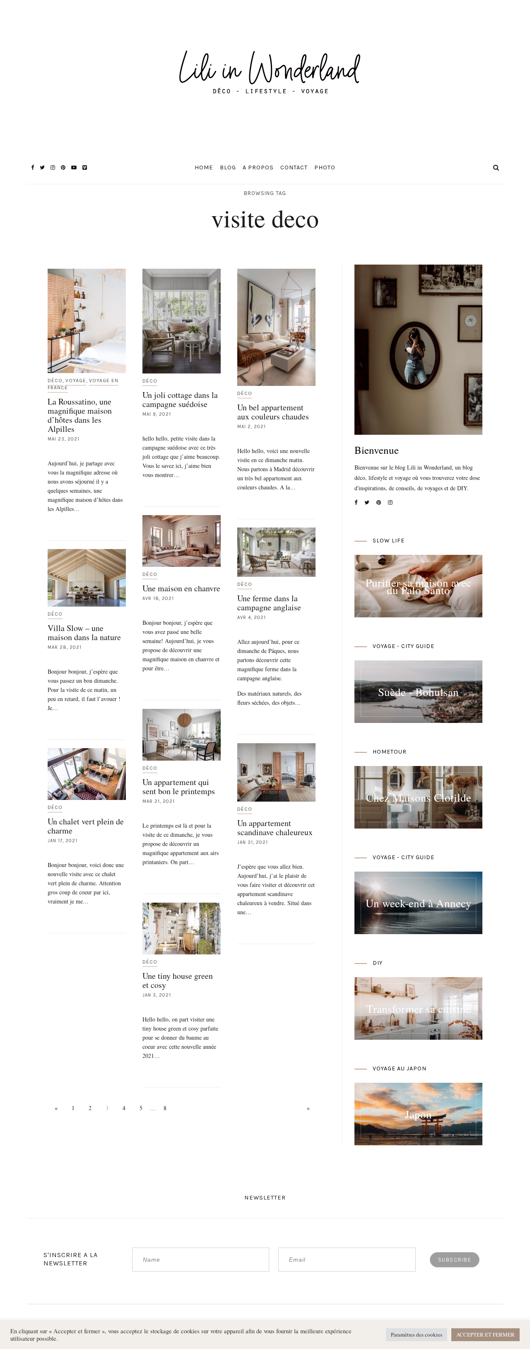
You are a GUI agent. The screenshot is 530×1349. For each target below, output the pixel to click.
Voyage (75, 380)
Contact (294, 167)
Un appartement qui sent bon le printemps (178, 786)
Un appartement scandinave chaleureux (275, 827)
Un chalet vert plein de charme (86, 826)
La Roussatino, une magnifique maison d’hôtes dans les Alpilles (80, 415)
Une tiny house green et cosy (177, 980)
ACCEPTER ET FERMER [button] (485, 1334)
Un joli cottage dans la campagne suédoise (180, 399)
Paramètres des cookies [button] (416, 1334)
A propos (258, 167)
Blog (228, 167)
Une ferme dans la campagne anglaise (269, 603)
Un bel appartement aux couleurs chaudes (273, 412)
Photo (324, 167)
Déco (55, 380)
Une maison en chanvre (181, 588)
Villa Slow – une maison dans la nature (84, 632)
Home (204, 167)
